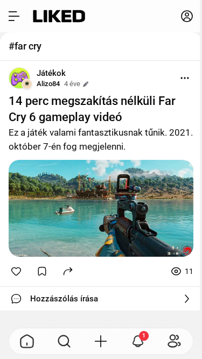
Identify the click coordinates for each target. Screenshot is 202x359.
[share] (67, 270)
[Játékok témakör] (19, 78)
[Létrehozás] (101, 341)
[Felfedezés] (64, 341)
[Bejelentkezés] (187, 16)
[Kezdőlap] (59, 16)
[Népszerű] (27, 341)
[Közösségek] (174, 341)
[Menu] (184, 78)
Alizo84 (48, 84)
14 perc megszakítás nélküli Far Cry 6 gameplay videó (92, 109)
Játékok (51, 73)
